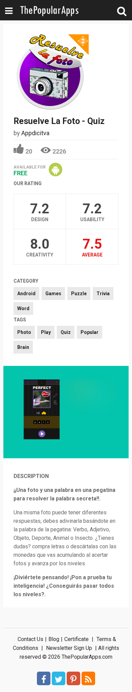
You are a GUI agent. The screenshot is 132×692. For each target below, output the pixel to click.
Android (26, 293)
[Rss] (88, 678)
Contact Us (30, 639)
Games (53, 293)
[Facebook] (43, 678)
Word (23, 308)
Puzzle (79, 293)
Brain (23, 347)
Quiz (66, 332)
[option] (41, 410)
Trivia (103, 293)
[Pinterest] (73, 678)
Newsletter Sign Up (69, 648)
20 (28, 151)
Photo (24, 332)
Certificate (76, 639)
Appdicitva (35, 133)
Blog (53, 639)
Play (46, 332)
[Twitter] (58, 678)
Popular (89, 332)
